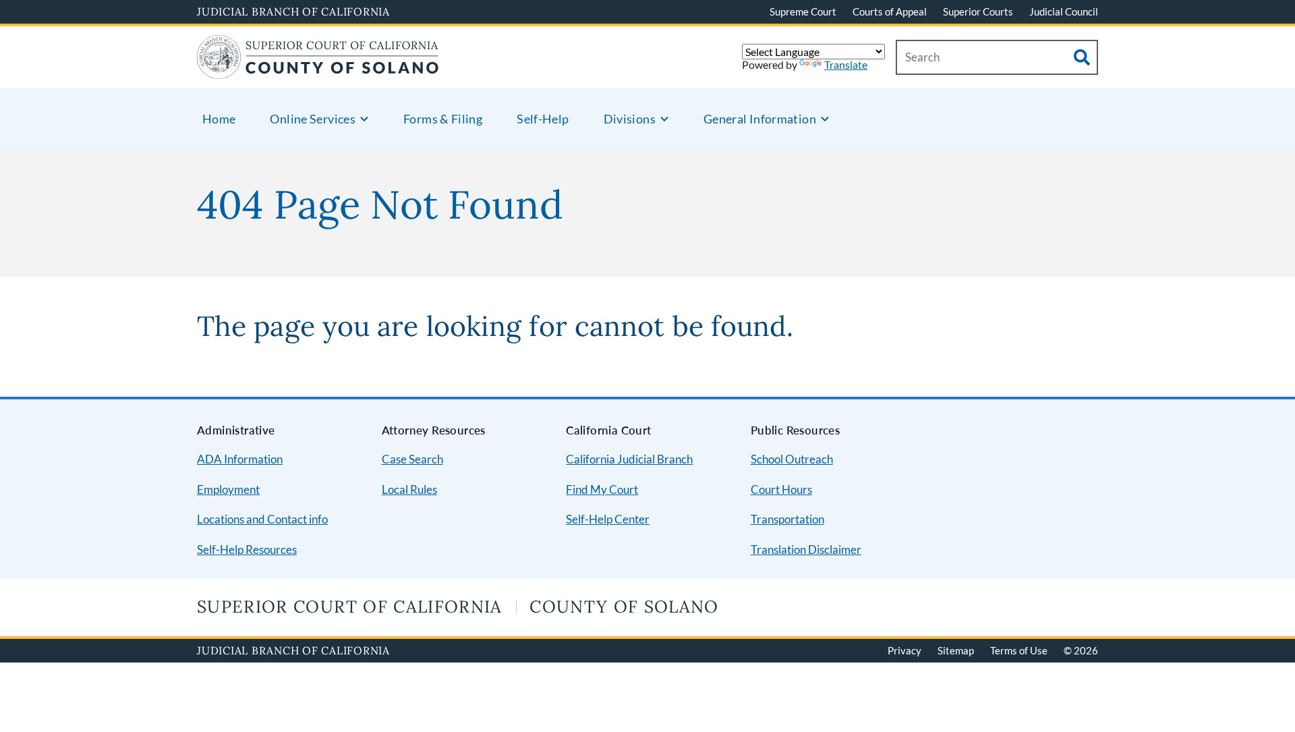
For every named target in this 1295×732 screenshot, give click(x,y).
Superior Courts (978, 11)
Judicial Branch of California (293, 11)
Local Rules (409, 489)
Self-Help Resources (247, 549)
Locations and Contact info (262, 519)
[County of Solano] (318, 70)
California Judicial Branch (629, 459)
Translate (845, 64)
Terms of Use (1018, 650)
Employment (228, 489)
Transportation (787, 519)
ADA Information (240, 459)
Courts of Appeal (890, 11)
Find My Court (602, 489)
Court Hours (781, 489)
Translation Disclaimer (806, 549)
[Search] (1082, 57)
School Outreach (792, 459)
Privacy (904, 650)
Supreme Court (803, 11)
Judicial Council (1063, 11)
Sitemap (956, 650)
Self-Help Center (608, 519)
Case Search (412, 459)
